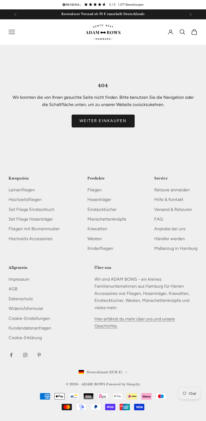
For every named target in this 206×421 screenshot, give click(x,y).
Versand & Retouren (173, 209)
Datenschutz (21, 298)
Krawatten (97, 228)
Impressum (19, 279)
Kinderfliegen (100, 248)
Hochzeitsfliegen (25, 199)
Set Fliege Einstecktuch (31, 209)
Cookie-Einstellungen (29, 318)
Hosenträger (99, 199)
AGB (13, 288)
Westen (94, 238)
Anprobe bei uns (169, 228)
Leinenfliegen (22, 189)
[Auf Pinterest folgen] (39, 355)
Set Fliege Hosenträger (31, 219)
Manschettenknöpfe (106, 219)
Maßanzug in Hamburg (175, 248)
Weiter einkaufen (103, 120)
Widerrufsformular (26, 308)
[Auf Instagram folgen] (25, 355)
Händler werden (169, 238)
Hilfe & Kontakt (168, 199)
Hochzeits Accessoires (30, 238)
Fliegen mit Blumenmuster (34, 228)
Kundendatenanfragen (30, 328)
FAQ (158, 219)
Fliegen (94, 189)
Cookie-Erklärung (25, 337)
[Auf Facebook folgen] (11, 355)
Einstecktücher (101, 209)
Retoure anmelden (172, 189)
